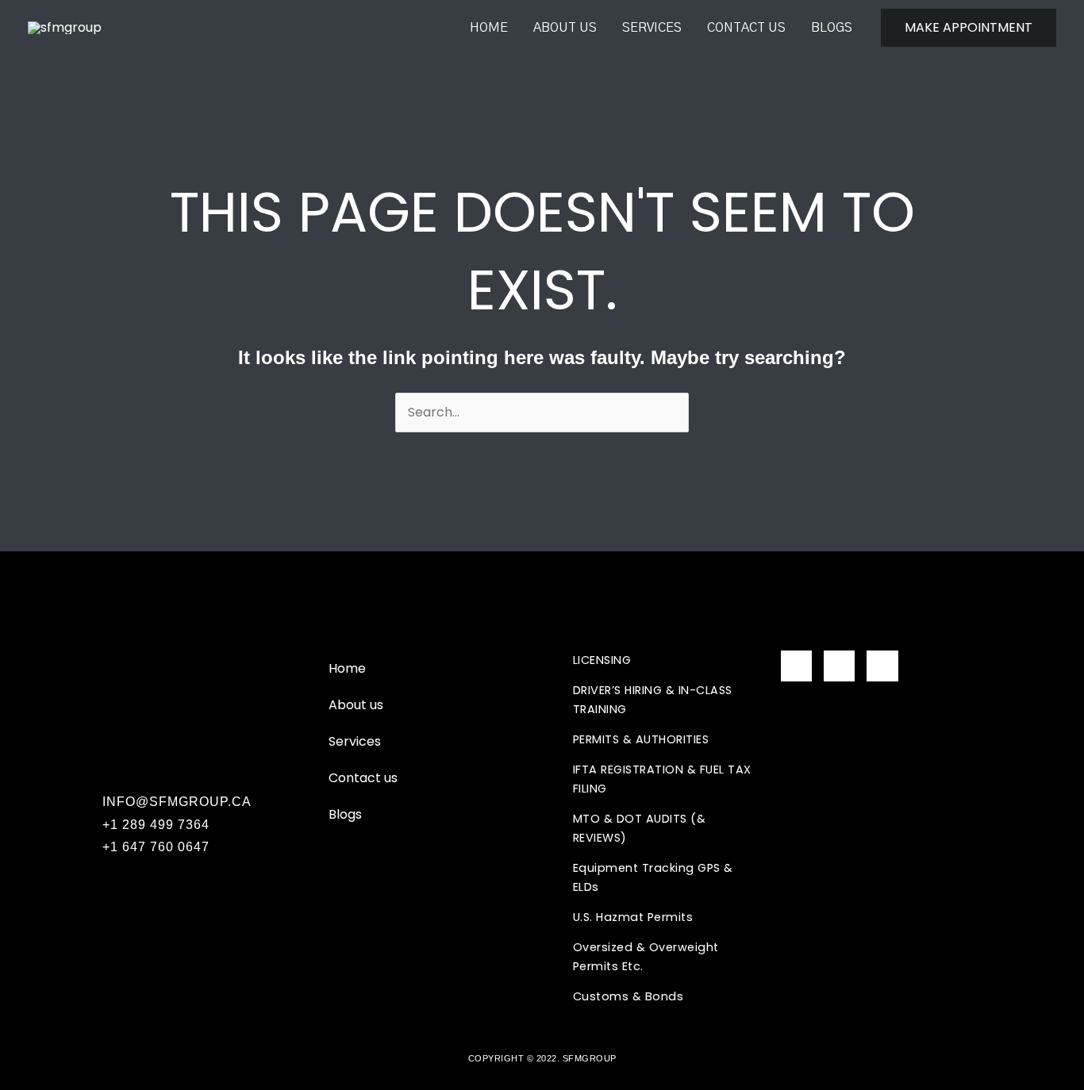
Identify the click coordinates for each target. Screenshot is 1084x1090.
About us (565, 27)
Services (652, 27)
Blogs (831, 27)
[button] (968, 28)
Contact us (746, 27)
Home (489, 27)
